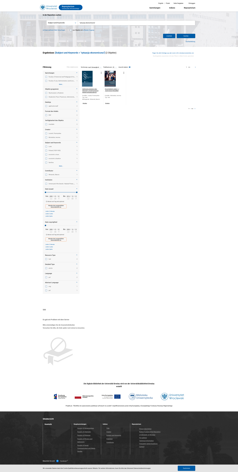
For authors (143, 438)
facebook (63, 461)
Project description (145, 429)
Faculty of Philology (83, 435)
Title (107, 428)
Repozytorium (189, 8)
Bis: (64, 196)
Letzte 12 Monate (50, 211)
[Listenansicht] (129, 67)
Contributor (110, 442)
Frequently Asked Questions (148, 444)
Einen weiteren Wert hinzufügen (54, 30)
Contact (141, 447)
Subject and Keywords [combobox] (56, 23)
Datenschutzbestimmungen (142, 468)
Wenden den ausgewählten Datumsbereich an (56, 206)
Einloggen (192, 3)
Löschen (169, 36)
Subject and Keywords (113, 435)
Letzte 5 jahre (49, 216)
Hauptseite (48, 424)
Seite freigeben (178, 3)
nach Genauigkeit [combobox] (93, 67)
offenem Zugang (88, 30)
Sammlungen (154, 8)
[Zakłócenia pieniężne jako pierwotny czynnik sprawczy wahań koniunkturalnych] (90, 79)
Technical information (146, 441)
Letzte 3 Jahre (49, 213)
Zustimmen (186, 468)
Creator (108, 432)
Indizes (172, 8)
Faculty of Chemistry (84, 432)
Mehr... (61, 84)
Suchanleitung (190, 41)
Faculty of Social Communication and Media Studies (86, 448)
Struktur (85, 103)
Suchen (186, 36)
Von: (46, 196)
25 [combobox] (113, 67)
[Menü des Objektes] (101, 73)
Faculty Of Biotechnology (85, 428)
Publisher (109, 439)
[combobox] (136, 22)
